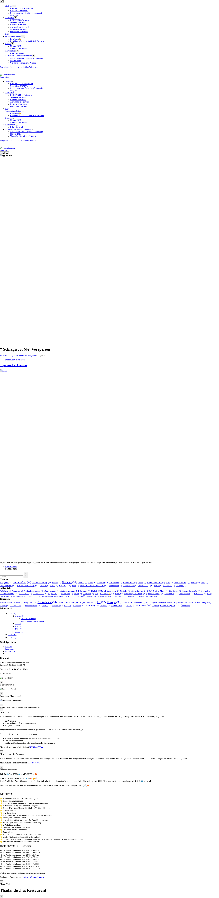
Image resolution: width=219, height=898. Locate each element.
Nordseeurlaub (186, 594)
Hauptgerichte (54, 594)
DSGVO (152, 591)
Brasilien (18, 602)
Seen (75, 586)
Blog (7, 109)
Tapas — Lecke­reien (13, 365)
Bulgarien (30, 602)
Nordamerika (33, 605)
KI (97, 594)
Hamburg (151, 602)
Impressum (9, 649)
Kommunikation (156, 582)
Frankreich (139, 602)
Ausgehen (6, 582)
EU (101, 602)
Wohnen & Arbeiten (13, 111)
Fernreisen (102, 583)
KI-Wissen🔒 (15, 113)
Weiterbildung (145, 586)
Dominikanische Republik (71, 602)
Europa (8, 360)
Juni (18, 623)
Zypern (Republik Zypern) (165, 605)
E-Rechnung (175, 591)
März (18, 629)
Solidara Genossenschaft (94, 585)
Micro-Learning (155, 594)
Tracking (69, 596)
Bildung (56, 583)
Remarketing (19, 596)
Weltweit (20, 360)
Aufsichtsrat (5, 591)
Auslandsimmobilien (33, 591)
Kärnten (192, 602)
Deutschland (47, 602)
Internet (142, 583)
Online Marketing (28, 585)
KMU (119, 594)
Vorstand (143, 596)
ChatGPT (82, 583)
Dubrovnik (91, 602)
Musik (204, 583)
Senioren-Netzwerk (18, 97)
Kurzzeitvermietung (182, 583)
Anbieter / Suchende (18, 122)
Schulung (32, 596)
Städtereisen (115, 586)
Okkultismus (200, 594)
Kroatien (182, 602)
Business (69, 582)
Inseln (78, 594)
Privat (210, 594)
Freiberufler (194, 591)
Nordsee (46, 606)
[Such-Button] (26, 575)
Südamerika (118, 605)
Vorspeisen (133, 596)
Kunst (169, 583)
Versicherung (105, 596)
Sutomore (105, 606)
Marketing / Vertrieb (135, 593)
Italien (162, 602)
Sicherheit (58, 596)
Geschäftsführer (25, 594)
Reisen (8, 118)
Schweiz (78, 605)
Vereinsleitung (92, 596)
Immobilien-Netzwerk (19, 106)
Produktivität (6, 596)
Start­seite (8, 81)
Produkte (44, 586)
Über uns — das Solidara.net (21, 84)
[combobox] (11, 576)
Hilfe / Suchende (17, 127)
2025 (12, 635)
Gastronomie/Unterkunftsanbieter (18, 129)
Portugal (68, 606)
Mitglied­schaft (16, 90)
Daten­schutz (10, 651)
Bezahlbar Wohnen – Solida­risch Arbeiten (27, 116)
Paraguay (57, 606)
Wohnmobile (169, 586)
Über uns (8, 647)
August (19, 616)
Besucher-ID (3, 69)
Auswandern (10, 125)
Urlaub (80, 596)
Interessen (88, 594)
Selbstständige (46, 596)
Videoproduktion (130, 586)
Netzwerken (8, 585)
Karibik (172, 602)
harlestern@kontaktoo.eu (33, 877)
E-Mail (91, 583)
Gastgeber (207, 591)
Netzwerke (9, 93)
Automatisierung (41, 582)
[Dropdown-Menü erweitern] (16, 93)
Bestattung (85, 591)
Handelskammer (40, 594)
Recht (54, 585)
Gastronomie (115, 582)
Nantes (4, 606)
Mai (18, 626)
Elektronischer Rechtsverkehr (32, 621)
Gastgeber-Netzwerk (18, 104)
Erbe (185, 591)
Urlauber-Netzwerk (18, 99)
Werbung (153, 596)
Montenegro (204, 602)
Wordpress (181, 585)
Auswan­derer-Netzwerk (19, 102)
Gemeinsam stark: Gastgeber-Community (26, 88)
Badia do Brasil (6, 602)
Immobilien (130, 582)
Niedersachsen (17, 606)
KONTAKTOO (36, 747)
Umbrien (130, 606)
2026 (12, 613)
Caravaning (113, 591)
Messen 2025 (15, 120)
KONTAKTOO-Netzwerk (21, 95)
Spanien (14, 360)
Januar (19, 632)
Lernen (195, 582)
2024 (12, 637)
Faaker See (127, 602)
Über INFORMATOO (19, 86)
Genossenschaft (8, 593)
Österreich (187, 605)
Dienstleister (138, 591)
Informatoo (4, 77)
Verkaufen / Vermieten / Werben (23, 136)
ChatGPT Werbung (28, 619)
